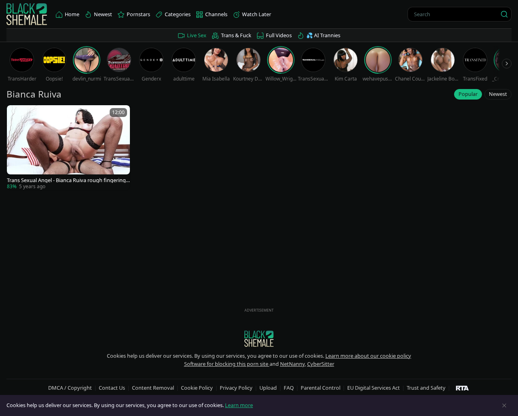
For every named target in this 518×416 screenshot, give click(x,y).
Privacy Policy (236, 387)
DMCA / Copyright (70, 387)
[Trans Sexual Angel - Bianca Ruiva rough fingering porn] (68, 147)
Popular (468, 94)
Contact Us (112, 387)
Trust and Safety (426, 387)
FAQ (289, 387)
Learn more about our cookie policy (368, 355)
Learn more (239, 405)
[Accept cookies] (504, 405)
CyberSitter (320, 363)
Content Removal (153, 387)
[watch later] (16, 114)
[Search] (504, 14)
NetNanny (292, 363)
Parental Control (320, 387)
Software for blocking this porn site (227, 363)
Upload (268, 387)
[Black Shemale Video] (26, 14)
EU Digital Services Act (373, 387)
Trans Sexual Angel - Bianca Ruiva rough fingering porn (66, 180)
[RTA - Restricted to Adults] (462, 387)
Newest (498, 94)
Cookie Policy (197, 387)
